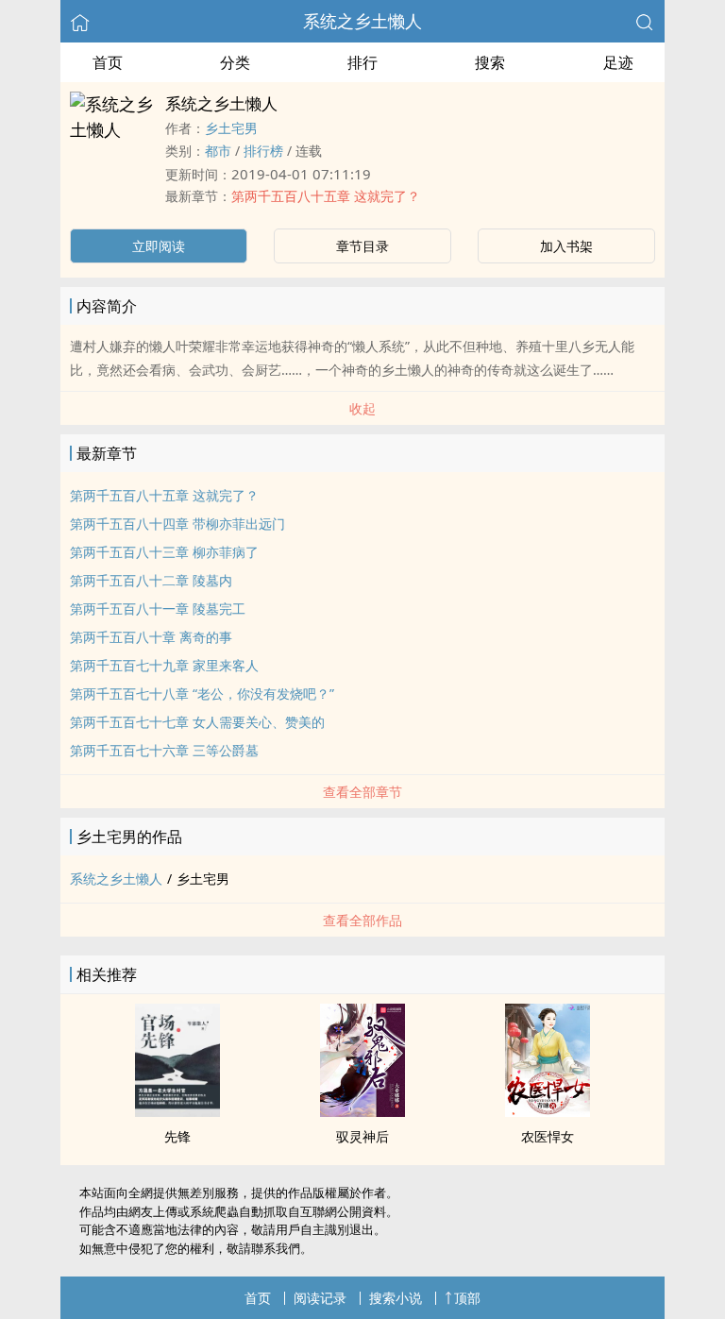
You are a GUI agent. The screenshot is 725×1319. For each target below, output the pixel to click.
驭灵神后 (362, 1136)
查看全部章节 (362, 792)
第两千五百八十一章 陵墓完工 (157, 608)
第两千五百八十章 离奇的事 (151, 637)
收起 (362, 408)
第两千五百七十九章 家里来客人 (164, 665)
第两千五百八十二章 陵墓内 (151, 580)
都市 (218, 151)
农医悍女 (547, 1136)
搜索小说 (395, 1298)
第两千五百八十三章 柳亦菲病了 (164, 552)
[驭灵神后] (362, 1111)
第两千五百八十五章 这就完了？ (325, 196)
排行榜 (263, 151)
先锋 (177, 1136)
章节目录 (362, 246)
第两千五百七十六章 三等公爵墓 (164, 750)
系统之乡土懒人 (362, 20)
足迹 (618, 62)
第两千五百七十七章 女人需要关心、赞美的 (197, 722)
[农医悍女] (547, 1111)
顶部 (467, 1298)
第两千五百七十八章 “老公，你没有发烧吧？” (202, 693)
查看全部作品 (362, 920)
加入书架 (566, 246)
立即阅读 (158, 246)
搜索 (490, 62)
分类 (235, 62)
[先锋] (177, 1111)
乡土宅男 (231, 128)
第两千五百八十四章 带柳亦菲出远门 (177, 524)
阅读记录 (320, 1298)
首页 (108, 62)
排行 (362, 62)
